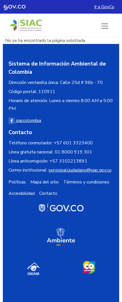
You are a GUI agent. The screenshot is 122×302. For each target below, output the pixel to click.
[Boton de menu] (104, 26)
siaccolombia (28, 120)
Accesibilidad (22, 193)
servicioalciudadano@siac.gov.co (80, 170)
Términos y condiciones (86, 182)
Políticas (17, 182)
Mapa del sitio (44, 182)
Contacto (48, 193)
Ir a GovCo (104, 7)
